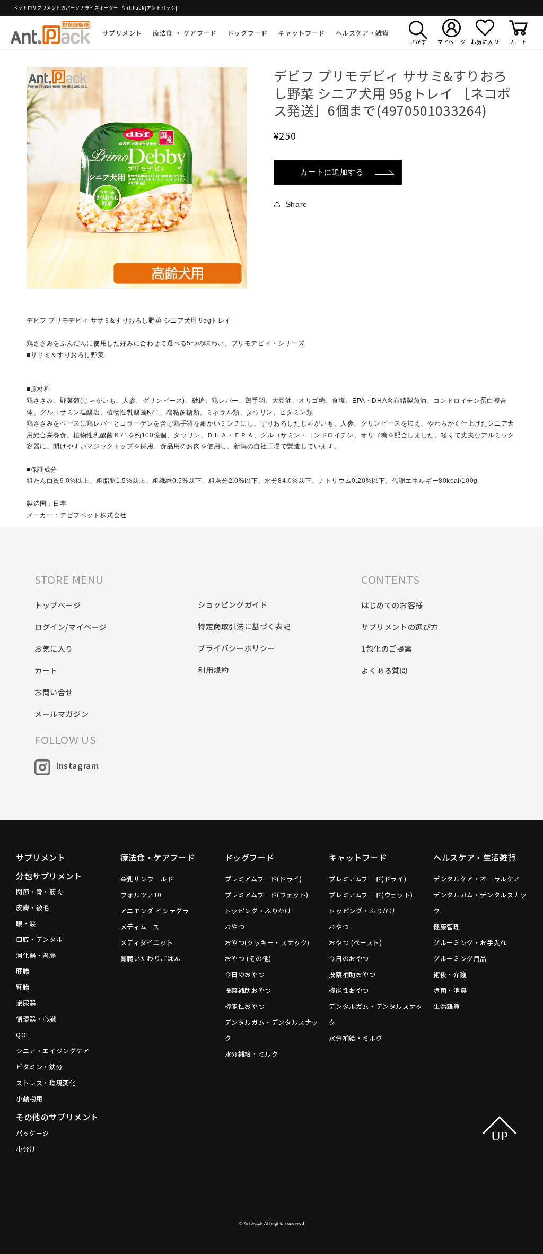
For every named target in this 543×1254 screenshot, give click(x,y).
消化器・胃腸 (36, 954)
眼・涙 (26, 923)
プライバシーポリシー (236, 648)
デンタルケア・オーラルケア (476, 878)
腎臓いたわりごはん (150, 958)
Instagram (77, 765)
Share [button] (297, 204)
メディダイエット (146, 942)
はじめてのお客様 (392, 605)
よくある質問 (384, 670)
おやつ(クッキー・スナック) (267, 942)
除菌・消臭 (450, 989)
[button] (122, 33)
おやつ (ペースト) (355, 942)
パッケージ (32, 1132)
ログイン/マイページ (70, 626)
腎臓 (22, 986)
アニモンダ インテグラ (154, 910)
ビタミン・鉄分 (39, 1066)
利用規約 (213, 669)
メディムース (140, 926)
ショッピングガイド (232, 604)
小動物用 (29, 1098)
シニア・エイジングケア (53, 1050)
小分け (26, 1148)
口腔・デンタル (39, 939)
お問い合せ (53, 692)
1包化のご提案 (386, 648)
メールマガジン (61, 713)
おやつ (235, 926)
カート (46, 670)
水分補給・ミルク (251, 1053)
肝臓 (22, 970)
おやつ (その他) (248, 958)
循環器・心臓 (36, 1018)
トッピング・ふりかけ (258, 910)
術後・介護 (450, 974)
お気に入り (53, 648)
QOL (23, 1034)
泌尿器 (26, 1002)
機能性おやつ (245, 1005)
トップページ (57, 605)
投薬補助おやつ (248, 989)
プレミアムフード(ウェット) (267, 894)
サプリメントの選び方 (400, 626)
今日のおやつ (245, 974)
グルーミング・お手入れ (470, 942)
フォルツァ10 (141, 894)
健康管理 (446, 926)
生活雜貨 (446, 1005)
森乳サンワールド (147, 878)
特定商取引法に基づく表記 (244, 626)
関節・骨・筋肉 (39, 891)
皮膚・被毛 (32, 907)
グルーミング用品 (460, 958)
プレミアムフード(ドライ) (263, 878)
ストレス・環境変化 (46, 1082)
